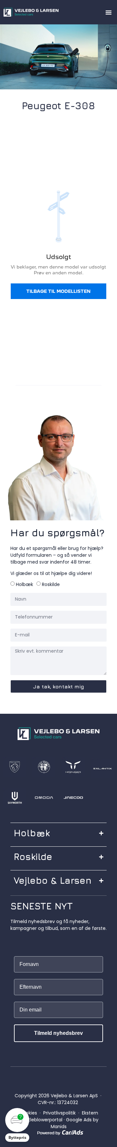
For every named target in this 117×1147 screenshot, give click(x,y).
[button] (108, 12)
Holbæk (24, 584)
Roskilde (51, 584)
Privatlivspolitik (59, 1113)
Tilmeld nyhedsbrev (58, 1033)
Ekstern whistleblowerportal (58, 1116)
